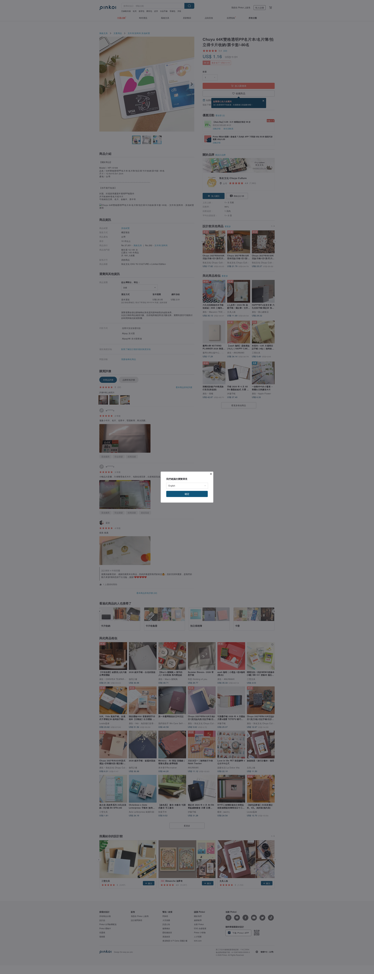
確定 (187, 494)
